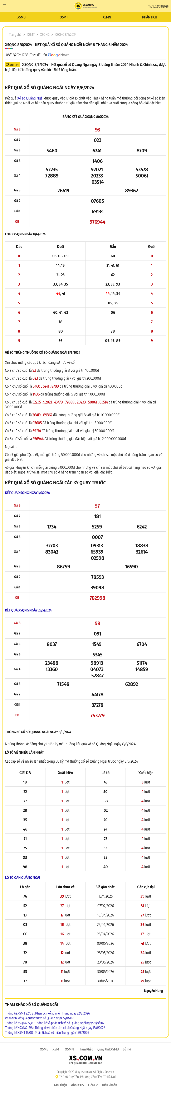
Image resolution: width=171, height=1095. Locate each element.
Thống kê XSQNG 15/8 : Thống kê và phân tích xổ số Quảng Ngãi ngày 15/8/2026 (55, 1028)
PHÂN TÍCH (149, 17)
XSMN (107, 17)
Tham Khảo (85, 1049)
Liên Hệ (93, 1085)
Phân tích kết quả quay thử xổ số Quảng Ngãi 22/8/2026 (40, 1018)
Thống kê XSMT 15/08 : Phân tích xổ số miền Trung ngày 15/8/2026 (47, 1032)
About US (77, 1085)
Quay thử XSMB (108, 1049)
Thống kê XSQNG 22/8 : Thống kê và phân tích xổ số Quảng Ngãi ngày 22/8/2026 (55, 1023)
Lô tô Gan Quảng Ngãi (22, 877)
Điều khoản (109, 1085)
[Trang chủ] (85, 6)
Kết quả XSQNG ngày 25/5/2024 (28, 610)
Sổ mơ (127, 1049)
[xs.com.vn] (85, 1060)
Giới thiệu (60, 1085)
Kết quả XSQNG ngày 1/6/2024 (27, 493)
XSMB (21, 17)
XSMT (64, 17)
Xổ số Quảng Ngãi (30, 98)
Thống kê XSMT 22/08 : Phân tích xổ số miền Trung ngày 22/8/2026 (47, 1013)
